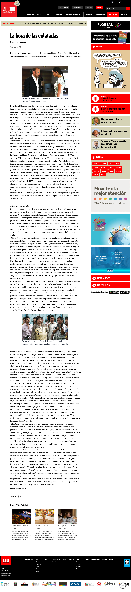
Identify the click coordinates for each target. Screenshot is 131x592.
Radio (111, 167)
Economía (38, 564)
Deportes (100, 15)
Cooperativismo (73, 15)
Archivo (37, 571)
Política (37, 562)
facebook (108, 2)
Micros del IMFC (103, 285)
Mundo (89, 15)
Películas (118, 167)
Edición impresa (63, 7)
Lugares (104, 171)
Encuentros (54, 562)
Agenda (78, 569)
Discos (102, 174)
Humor (124, 15)
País (49, 15)
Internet (118, 171)
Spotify (128, 2)
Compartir (14, 497)
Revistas (96, 167)
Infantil (96, 174)
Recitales (103, 167)
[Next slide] (127, 229)
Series (117, 164)
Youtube (124, 2)
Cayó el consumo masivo (24, 24)
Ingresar (99, 7)
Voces (37, 569)
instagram (116, 2)
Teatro (110, 164)
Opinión (58, 15)
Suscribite (89, 7)
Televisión (103, 164)
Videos (95, 164)
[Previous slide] (93, 229)
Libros (111, 171)
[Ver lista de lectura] (123, 586)
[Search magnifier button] (128, 8)
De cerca (78, 564)
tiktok (120, 2)
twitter (112, 2)
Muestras (96, 171)
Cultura (113, 15)
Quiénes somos (77, 7)
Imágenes (78, 566)
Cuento (78, 562)
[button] (109, 243)
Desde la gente (103, 278)
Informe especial (34, 15)
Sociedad (38, 566)
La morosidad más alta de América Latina (54, 24)
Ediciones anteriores (107, 559)
